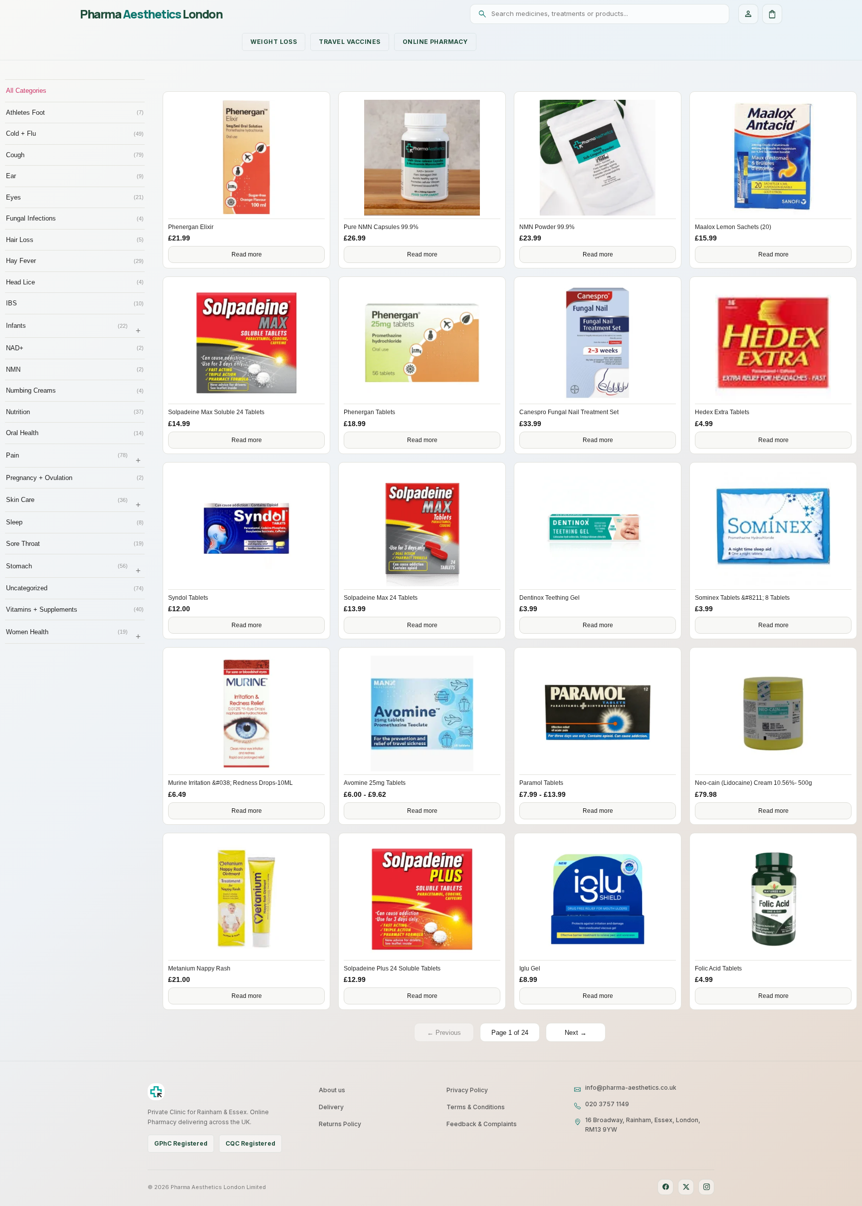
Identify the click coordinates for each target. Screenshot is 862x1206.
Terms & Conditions (475, 1107)
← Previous (444, 1032)
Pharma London (151, 14)
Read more (246, 254)
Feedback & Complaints (481, 1124)
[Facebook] (665, 1187)
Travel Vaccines (349, 41)
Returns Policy (340, 1124)
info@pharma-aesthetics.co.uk (630, 1087)
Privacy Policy (467, 1090)
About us (332, 1090)
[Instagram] (706, 1187)
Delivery (331, 1107)
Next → (576, 1032)
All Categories (26, 90)
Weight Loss (273, 41)
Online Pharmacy (435, 41)
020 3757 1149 (607, 1104)
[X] (686, 1187)
